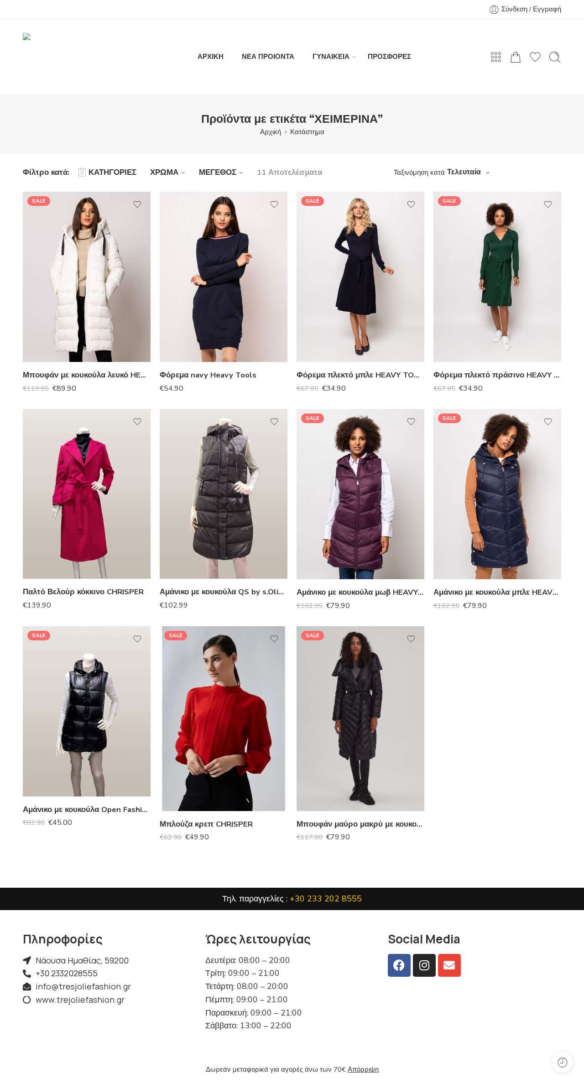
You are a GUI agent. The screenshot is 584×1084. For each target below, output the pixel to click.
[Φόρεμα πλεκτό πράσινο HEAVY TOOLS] (497, 277)
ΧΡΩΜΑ (164, 172)
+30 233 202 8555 (326, 898)
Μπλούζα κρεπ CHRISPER (206, 824)
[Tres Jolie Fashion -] (71, 57)
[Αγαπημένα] (137, 204)
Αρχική (270, 131)
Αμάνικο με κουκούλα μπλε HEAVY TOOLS (497, 592)
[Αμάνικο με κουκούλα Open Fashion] (87, 711)
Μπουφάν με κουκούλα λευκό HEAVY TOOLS (87, 375)
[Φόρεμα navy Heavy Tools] (223, 277)
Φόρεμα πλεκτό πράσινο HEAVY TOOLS (497, 375)
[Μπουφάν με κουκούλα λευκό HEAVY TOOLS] (87, 277)
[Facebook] (399, 965)
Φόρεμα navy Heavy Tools (208, 375)
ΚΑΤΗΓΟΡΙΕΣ (112, 172)
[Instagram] (424, 965)
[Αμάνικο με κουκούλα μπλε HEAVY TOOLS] (497, 494)
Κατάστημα (307, 131)
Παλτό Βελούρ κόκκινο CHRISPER (83, 592)
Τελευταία (464, 172)
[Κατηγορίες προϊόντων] (496, 57)
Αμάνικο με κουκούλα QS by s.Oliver (223, 592)
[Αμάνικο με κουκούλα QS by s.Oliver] (223, 494)
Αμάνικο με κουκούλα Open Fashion (87, 809)
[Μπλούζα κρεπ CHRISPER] (223, 718)
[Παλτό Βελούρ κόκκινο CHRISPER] (87, 494)
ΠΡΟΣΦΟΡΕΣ (389, 56)
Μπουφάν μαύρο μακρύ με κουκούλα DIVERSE (360, 824)
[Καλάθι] (515, 57)
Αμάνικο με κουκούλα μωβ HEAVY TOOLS (360, 592)
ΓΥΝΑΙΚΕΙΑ (331, 56)
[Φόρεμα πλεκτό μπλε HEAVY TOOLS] (360, 277)
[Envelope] (449, 965)
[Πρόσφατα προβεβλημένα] (562, 1062)
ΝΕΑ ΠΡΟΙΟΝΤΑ (268, 56)
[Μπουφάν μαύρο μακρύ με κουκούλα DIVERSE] (360, 718)
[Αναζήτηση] (554, 57)
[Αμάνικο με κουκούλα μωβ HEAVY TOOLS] (360, 494)
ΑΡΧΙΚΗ (211, 56)
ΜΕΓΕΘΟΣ (217, 172)
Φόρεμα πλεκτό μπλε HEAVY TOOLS (360, 375)
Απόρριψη (363, 1069)
